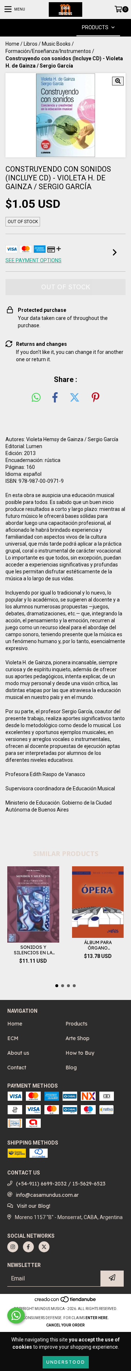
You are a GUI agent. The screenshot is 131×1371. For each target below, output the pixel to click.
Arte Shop (78, 1038)
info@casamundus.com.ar (47, 1195)
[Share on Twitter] (75, 397)
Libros (30, 44)
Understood (65, 1362)
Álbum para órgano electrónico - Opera (97, 945)
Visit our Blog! (33, 1206)
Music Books (56, 44)
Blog (71, 1067)
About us (18, 1053)
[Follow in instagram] (12, 1246)
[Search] (54, 27)
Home (12, 44)
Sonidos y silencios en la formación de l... (33, 949)
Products (76, 1023)
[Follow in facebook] (28, 1246)
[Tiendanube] (66, 1301)
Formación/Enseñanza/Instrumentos (48, 51)
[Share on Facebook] (55, 397)
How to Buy (80, 1053)
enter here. (97, 1318)
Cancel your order (65, 1325)
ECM (13, 1038)
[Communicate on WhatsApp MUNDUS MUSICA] (16, 1315)
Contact (16, 1067)
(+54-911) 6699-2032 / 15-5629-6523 (61, 1183)
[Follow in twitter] (44, 1246)
